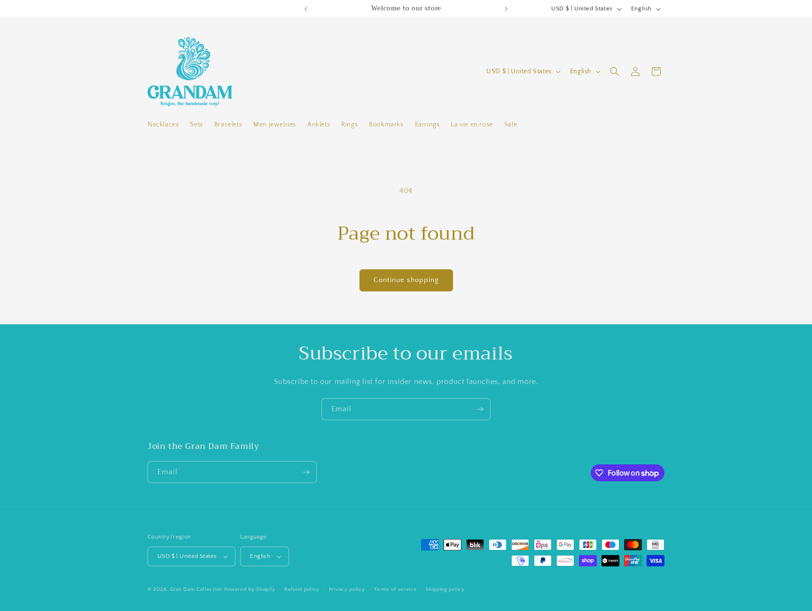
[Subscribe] (479, 409)
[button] (614, 71)
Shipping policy (445, 589)
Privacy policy (347, 589)
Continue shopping (406, 280)
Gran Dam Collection (197, 589)
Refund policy (302, 589)
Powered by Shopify (249, 589)
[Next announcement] (506, 9)
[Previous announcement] (306, 9)
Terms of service (395, 589)
